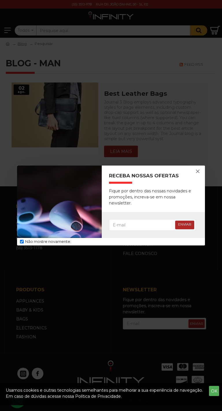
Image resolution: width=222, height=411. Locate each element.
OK (214, 391)
